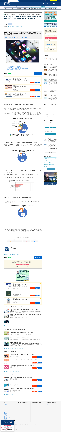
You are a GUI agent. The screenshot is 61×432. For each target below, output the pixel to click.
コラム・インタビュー (35, 8)
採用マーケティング (20, 26)
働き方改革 (55, 158)
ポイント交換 (5, 419)
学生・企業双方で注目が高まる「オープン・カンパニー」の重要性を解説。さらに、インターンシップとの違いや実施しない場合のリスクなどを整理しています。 (52, 58)
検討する (38, 82)
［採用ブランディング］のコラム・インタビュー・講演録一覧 (14, 348)
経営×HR (5, 416)
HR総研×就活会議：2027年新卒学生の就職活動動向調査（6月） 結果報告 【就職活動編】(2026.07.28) (52, 145)
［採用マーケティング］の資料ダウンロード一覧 (12, 371)
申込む (33, 295)
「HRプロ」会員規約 (43, 424)
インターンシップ (46, 162)
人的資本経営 (45, 158)
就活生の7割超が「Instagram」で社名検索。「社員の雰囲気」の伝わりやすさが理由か (17, 68)
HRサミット (5, 415)
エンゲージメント (50, 158)
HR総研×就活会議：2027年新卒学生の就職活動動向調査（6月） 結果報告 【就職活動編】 (52, 91)
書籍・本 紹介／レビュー (47, 116)
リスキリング (45, 160)
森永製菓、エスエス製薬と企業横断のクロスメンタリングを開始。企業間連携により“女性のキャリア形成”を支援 (52, 83)
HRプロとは (51, 40)
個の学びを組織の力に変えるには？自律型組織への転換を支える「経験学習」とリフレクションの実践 (52, 95)
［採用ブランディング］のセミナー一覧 (10, 394)
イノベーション (50, 160)
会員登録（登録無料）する (50, 38)
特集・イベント (40, 8)
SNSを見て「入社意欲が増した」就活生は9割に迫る (13, 69)
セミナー (25, 8)
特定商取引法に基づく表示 (36, 424)
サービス (13, 8)
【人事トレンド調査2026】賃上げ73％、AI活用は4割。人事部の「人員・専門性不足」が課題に (52, 70)
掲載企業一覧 (5, 418)
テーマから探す (5, 404)
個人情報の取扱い (48, 35)
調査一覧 (50, 152)
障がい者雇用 (45, 166)
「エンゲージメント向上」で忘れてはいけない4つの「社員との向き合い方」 (50, 108)
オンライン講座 (45, 8)
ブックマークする (38, 73)
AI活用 (50, 162)
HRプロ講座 (5, 411)
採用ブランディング (12, 26)
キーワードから (7, 8)
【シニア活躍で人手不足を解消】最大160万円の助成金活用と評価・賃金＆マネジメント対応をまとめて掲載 (22, 14)
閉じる (14, 420)
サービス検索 (5, 405)
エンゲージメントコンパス (7, 417)
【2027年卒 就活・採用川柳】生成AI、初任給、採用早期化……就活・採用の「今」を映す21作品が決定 (52, 80)
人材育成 (19, 405)
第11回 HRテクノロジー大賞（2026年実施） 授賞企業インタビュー (50, 111)
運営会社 (16, 424)
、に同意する (51, 35)
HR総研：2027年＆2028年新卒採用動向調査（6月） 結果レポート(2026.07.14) (52, 149)
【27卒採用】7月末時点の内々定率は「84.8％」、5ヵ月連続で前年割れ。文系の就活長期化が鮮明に (52, 67)
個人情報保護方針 (21, 424)
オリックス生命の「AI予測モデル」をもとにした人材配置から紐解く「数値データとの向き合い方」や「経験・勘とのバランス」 (52, 98)
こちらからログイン (23, 266)
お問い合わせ (49, 424)
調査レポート (50, 8)
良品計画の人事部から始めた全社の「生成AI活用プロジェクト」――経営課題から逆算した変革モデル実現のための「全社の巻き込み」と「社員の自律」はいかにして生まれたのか (52, 75)
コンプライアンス (53, 164)
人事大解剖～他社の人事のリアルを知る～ (49, 114)
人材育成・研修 (34, 405)
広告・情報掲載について (28, 424)
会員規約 (52, 35)
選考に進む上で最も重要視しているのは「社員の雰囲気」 (14, 66)
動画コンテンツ (55, 8)
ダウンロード (33, 82)
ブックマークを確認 (50, 127)
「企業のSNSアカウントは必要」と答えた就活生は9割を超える (14, 67)
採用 (18, 404)
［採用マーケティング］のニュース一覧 (10, 325)
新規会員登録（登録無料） (22, 264)
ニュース (30, 8)
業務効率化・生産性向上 (47, 164)
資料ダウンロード (19, 8)
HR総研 (5, 414)
